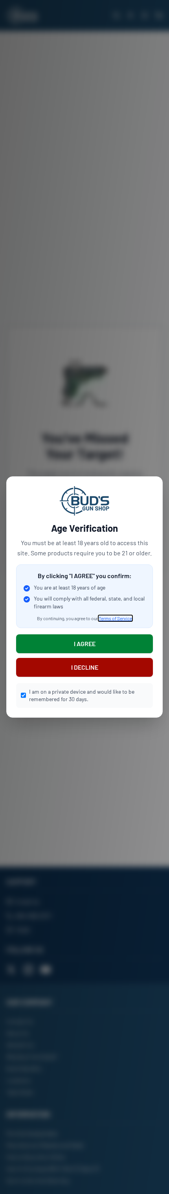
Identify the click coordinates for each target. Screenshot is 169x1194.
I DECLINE (84, 667)
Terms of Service (115, 618)
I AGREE (85, 643)
